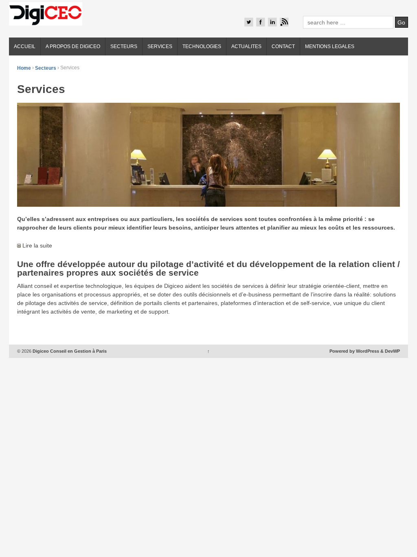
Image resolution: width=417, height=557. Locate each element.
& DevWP (390, 351)
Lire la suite (36, 245)
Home (24, 68)
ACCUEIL (24, 46)
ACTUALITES (246, 46)
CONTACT (283, 46)
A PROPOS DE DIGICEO (73, 46)
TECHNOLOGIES (201, 46)
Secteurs (45, 68)
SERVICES (159, 46)
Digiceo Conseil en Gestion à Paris (69, 351)
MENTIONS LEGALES (329, 46)
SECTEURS (123, 46)
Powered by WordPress (354, 351)
